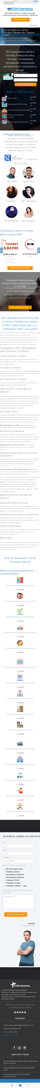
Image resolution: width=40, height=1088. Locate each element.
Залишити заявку (20, 19)
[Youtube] (19, 1048)
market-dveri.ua (10, 254)
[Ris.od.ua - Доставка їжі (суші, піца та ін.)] (30, 244)
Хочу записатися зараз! (20, 307)
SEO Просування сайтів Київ (17, 38)
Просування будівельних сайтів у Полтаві (20, 617)
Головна (4, 38)
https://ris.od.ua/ (30, 254)
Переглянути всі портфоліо (20, 268)
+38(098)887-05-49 (11, 1035)
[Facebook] (14, 1048)
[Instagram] (25, 1048)
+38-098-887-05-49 (34, 3)
